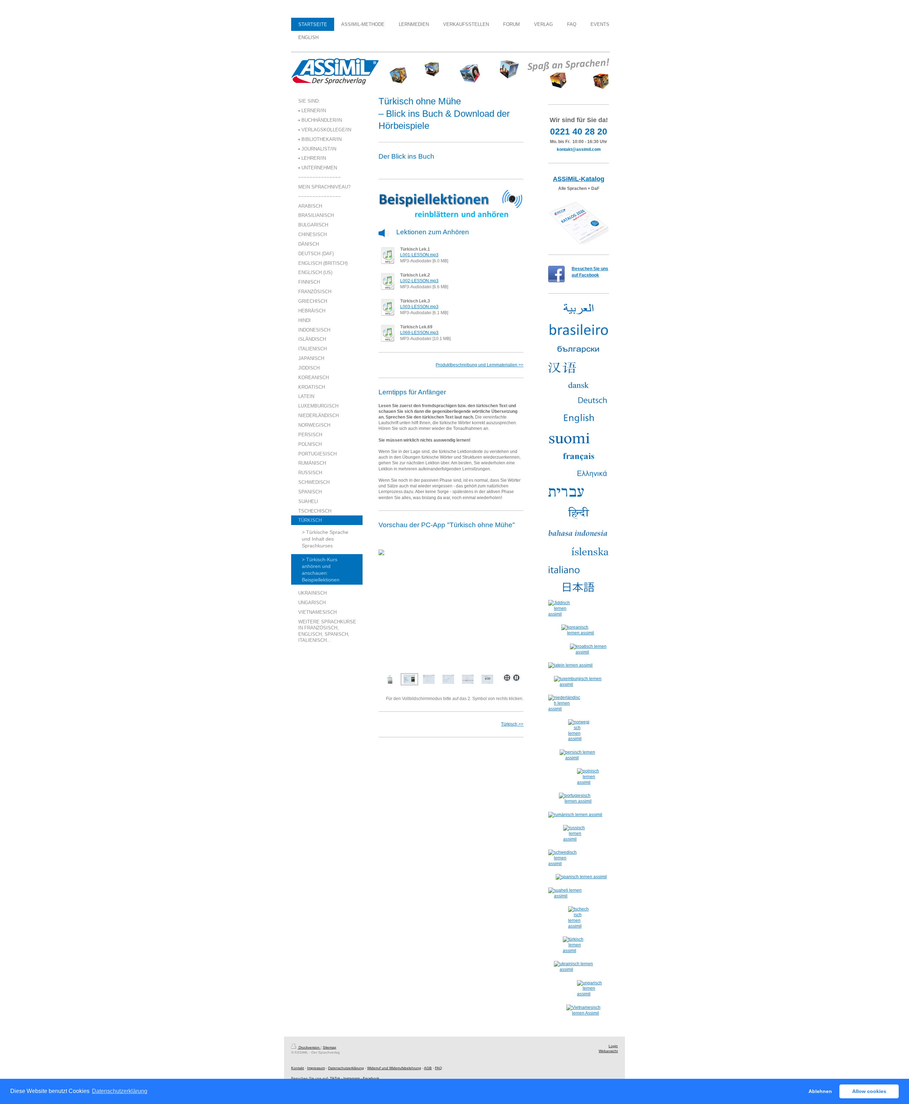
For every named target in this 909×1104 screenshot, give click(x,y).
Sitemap (329, 1047)
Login (613, 1046)
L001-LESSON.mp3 (419, 254)
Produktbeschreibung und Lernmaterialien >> (479, 364)
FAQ (438, 1068)
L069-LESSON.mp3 (419, 332)
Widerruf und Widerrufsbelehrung (394, 1068)
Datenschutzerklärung (346, 1068)
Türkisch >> (512, 724)
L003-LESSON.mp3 (419, 306)
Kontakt (297, 1068)
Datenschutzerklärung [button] (119, 1091)
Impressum (316, 1068)
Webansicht (608, 1051)
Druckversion (309, 1047)
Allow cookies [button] (869, 1091)
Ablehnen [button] (820, 1091)
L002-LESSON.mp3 (419, 280)
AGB (428, 1068)
